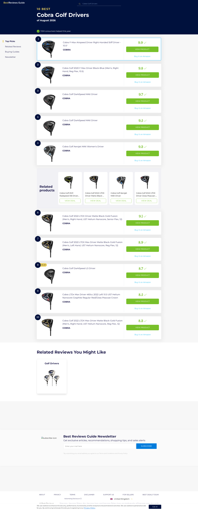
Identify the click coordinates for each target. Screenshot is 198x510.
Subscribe (146, 446)
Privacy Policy (89, 508)
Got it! (155, 507)
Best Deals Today (151, 495)
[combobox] (99, 4)
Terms (72, 495)
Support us (108, 495)
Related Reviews (13, 46)
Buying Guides (12, 52)
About (42, 495)
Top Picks (10, 41)
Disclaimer (89, 495)
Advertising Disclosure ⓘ (73, 498)
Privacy (57, 495)
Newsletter (10, 57)
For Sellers (128, 495)
